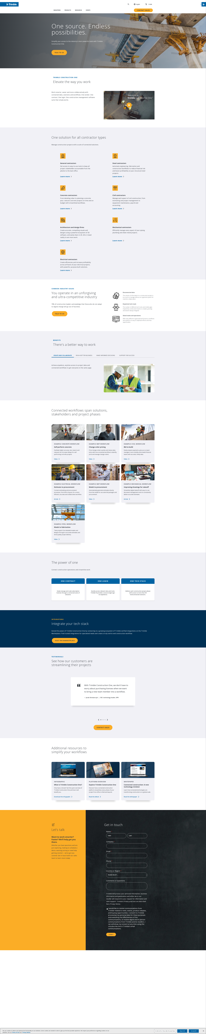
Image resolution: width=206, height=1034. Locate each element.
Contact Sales (143, 10)
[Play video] (129, 105)
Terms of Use (15, 1032)
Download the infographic (62, 797)
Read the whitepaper (130, 797)
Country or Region (117, 871)
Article (56, 499)
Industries (57, 10)
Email (112, 851)
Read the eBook (94, 797)
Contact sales (103, 727)
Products (68, 10)
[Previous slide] (98, 720)
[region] (103, 699)
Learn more (65, 176)
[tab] (63, 355)
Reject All (182, 1031)
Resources (78, 10)
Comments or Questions (115, 881)
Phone (112, 861)
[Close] (203, 1031)
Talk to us (59, 52)
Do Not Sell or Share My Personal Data (165, 1031)
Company (113, 842)
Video (56, 459)
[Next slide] (107, 720)
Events (88, 10)
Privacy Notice (115, 904)
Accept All (193, 1031)
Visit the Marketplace (65, 640)
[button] (136, 4)
